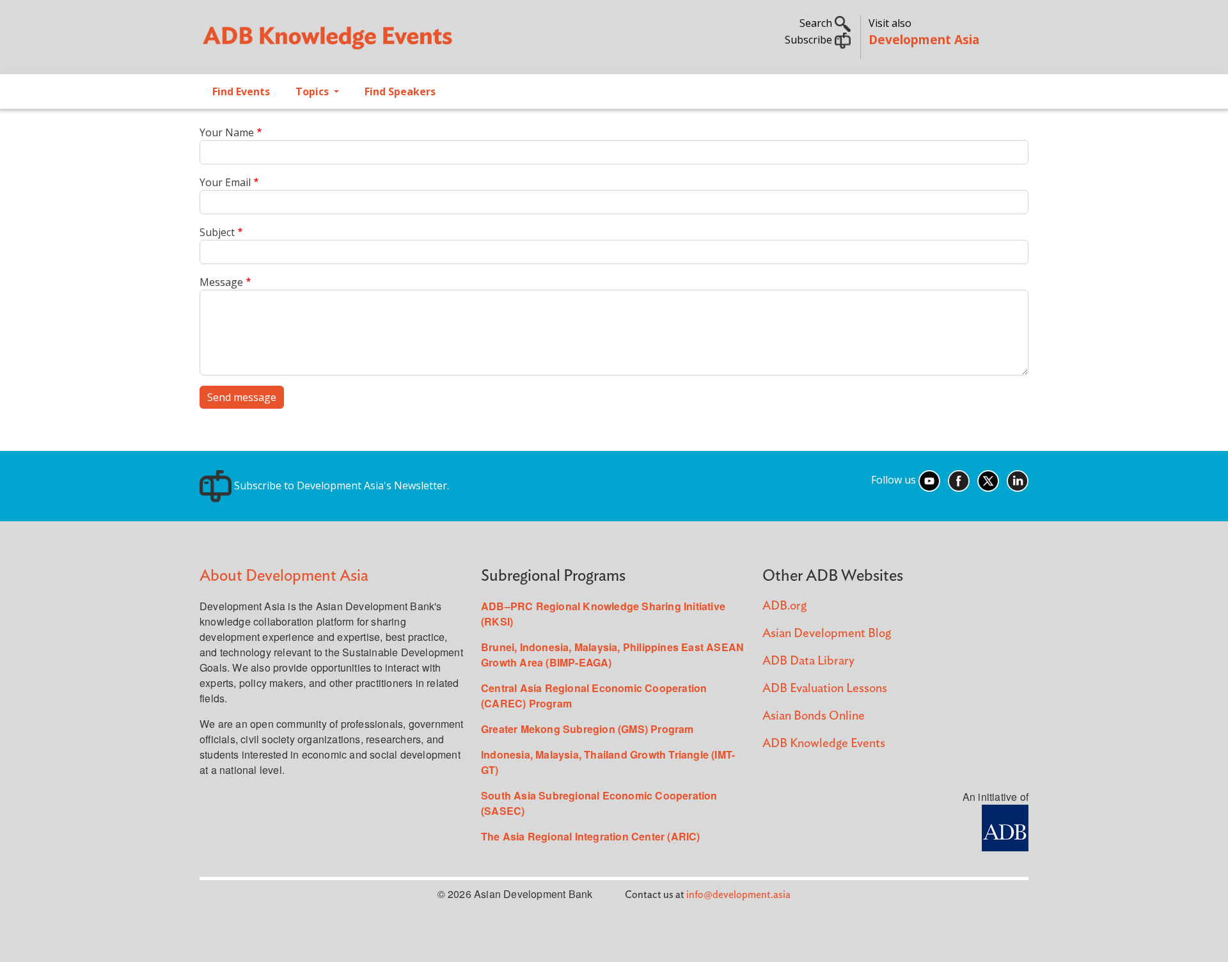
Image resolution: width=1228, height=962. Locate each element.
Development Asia (924, 39)
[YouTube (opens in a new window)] (929, 480)
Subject (217, 232)
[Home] (400, 42)
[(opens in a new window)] (1005, 826)
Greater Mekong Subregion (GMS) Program (587, 729)
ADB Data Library (808, 661)
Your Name (227, 132)
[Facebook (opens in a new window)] (959, 480)
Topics (313, 91)
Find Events (241, 91)
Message (221, 282)
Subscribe (810, 40)
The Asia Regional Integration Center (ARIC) (590, 836)
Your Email (225, 182)
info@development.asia (738, 895)
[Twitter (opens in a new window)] (988, 480)
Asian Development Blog (826, 633)
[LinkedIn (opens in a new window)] (1017, 480)
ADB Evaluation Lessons (824, 688)
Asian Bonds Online (813, 716)
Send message (241, 397)
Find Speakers (400, 91)
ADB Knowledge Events (823, 743)
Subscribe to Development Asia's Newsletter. (340, 485)
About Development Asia (284, 576)
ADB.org (784, 606)
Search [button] (817, 23)
